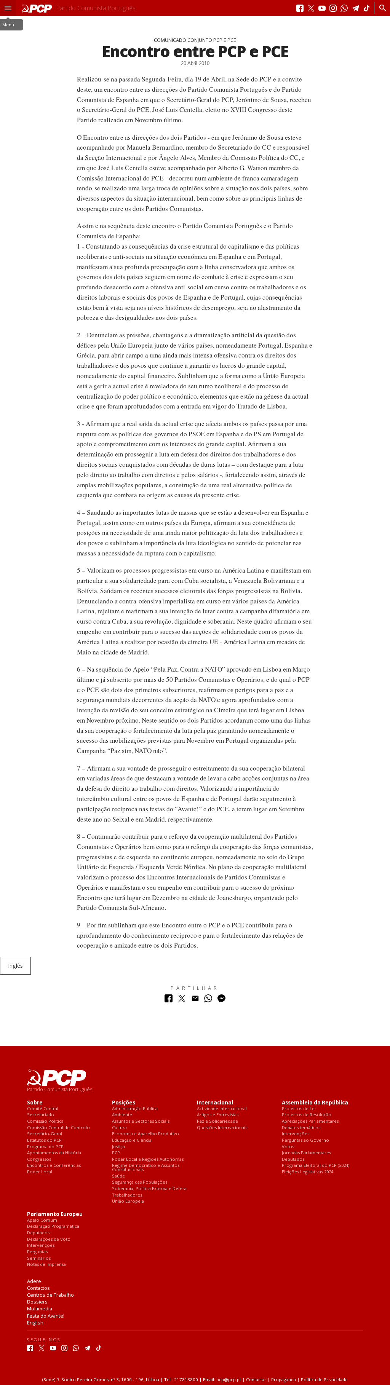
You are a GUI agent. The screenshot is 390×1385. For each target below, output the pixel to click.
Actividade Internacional (222, 1109)
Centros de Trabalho (50, 1294)
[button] (8, 8)
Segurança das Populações (139, 1182)
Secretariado (40, 1115)
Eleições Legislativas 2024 (307, 1172)
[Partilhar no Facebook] (169, 1000)
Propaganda (283, 1379)
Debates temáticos (301, 1128)
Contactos (38, 1288)
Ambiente (122, 1115)
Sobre (35, 1102)
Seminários (39, 1258)
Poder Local (39, 1172)
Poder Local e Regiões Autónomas (148, 1159)
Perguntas (37, 1252)
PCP (116, 1153)
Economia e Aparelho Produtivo (145, 1134)
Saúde (118, 1176)
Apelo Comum (42, 1220)
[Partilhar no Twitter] (182, 1000)
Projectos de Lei (299, 1109)
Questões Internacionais (222, 1128)
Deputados (293, 1159)
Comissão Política (45, 1121)
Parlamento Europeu (55, 1214)
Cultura (119, 1128)
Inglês (15, 965)
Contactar (256, 1379)
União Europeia (128, 1201)
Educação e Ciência (132, 1140)
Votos (288, 1147)
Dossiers (37, 1301)
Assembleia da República (315, 1102)
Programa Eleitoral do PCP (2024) (315, 1165)
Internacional (215, 1102)
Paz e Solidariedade (217, 1121)
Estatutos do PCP (44, 1140)
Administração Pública (135, 1109)
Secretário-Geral (44, 1134)
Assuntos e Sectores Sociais (140, 1121)
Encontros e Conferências (54, 1165)
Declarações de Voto (48, 1239)
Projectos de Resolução (306, 1115)
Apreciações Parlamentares (310, 1121)
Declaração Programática (53, 1226)
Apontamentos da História (54, 1153)
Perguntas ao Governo (305, 1140)
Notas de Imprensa (46, 1264)
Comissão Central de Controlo (58, 1128)
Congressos (39, 1159)
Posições (123, 1102)
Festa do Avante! (45, 1315)
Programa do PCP (45, 1147)
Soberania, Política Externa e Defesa (149, 1189)
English (35, 1322)
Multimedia (39, 1308)
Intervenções (295, 1134)
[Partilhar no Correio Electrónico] (195, 1000)
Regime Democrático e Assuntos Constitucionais (145, 1167)
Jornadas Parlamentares (306, 1153)
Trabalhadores (127, 1195)
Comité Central (42, 1109)
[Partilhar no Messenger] (221, 1000)
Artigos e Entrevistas (217, 1115)
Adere (34, 1281)
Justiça (118, 1147)
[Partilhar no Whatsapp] (208, 1000)
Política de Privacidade (324, 1379)
